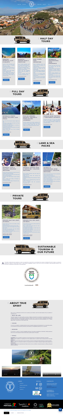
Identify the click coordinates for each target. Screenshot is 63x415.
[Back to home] (31, 4)
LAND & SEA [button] (39, 4)
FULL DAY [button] (24, 4)
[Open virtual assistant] (60, 409)
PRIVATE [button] (44, 4)
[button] (49, 4)
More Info (6, 79)
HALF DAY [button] (19, 4)
